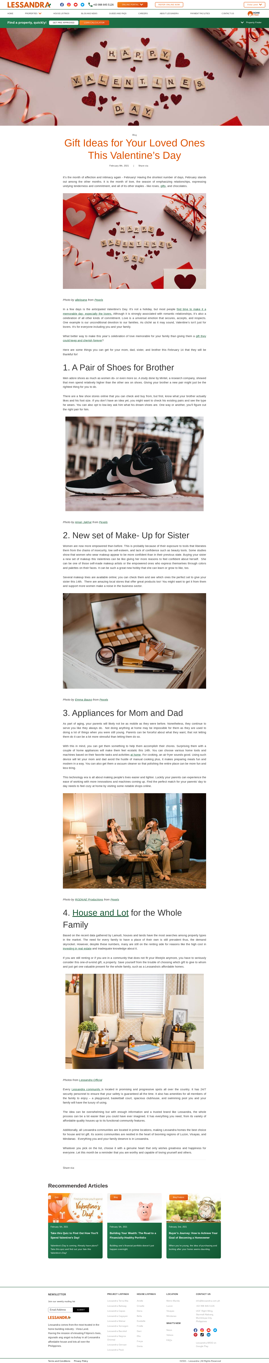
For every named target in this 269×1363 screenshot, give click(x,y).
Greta (140, 1346)
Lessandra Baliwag (116, 1306)
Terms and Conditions (59, 1361)
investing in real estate (77, 948)
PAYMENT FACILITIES (200, 13)
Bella (139, 1316)
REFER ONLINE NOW (169, 5)
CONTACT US (228, 13)
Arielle (140, 1301)
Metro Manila (173, 1301)
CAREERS (143, 13)
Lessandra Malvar (116, 1321)
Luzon (169, 1306)
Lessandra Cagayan (117, 1316)
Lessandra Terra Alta (117, 1301)
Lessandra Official (90, 1080)
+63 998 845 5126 (205, 1306)
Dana (139, 1311)
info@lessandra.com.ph (208, 1301)
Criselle (140, 1306)
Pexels (98, 299)
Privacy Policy (81, 1361)
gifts (163, 186)
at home (135, 754)
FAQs (169, 1340)
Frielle (140, 1326)
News (169, 1330)
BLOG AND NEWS (89, 13)
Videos (169, 1335)
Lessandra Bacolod (117, 1331)
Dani (139, 1331)
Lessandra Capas (116, 1311)
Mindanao (171, 1316)
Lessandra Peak (115, 1350)
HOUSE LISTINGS (61, 13)
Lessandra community (86, 1089)
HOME (10, 13)
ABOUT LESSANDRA (169, 13)
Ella (139, 1336)
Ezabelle (141, 1321)
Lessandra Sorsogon (117, 1326)
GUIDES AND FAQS (117, 13)
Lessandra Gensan (117, 1344)
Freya (140, 1341)
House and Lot (100, 912)
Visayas (170, 1311)
